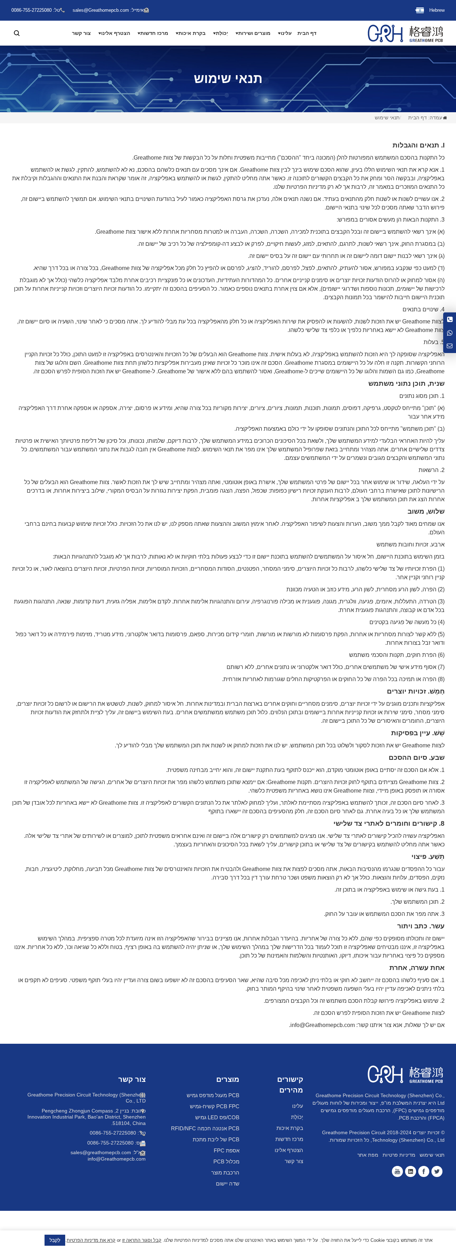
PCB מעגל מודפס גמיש (213, 1095)
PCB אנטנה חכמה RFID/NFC (205, 1128)
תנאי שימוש (387, 117)
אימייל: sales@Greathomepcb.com (108, 10)
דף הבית (306, 33)
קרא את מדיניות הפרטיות (91, 1240)
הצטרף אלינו (115, 33)
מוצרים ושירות (254, 33)
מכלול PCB (226, 1161)
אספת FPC (226, 1150)
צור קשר (81, 33)
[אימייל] (449, 346)
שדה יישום (227, 1184)
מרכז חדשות (154, 33)
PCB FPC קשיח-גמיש (214, 1106)
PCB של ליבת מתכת (216, 1139)
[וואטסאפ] (449, 332)
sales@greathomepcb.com (101, 1152)
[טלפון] (449, 319)
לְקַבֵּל (55, 1240)
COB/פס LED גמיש (217, 1117)
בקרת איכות (192, 33)
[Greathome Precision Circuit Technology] (405, 33)
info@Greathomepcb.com (117, 1159)
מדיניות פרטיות (399, 1155)
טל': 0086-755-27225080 (118, 1133)
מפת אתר (367, 1155)
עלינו (286, 33)
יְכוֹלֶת (222, 33)
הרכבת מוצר (225, 1172)
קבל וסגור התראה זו (141, 1240)
